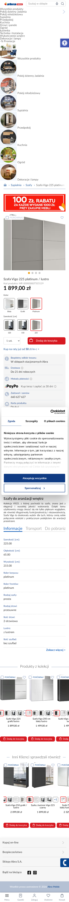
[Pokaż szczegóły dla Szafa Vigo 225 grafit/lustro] (13, 688)
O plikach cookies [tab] (54, 421)
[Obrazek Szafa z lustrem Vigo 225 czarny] (43, 775)
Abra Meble (53, 887)
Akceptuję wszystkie (35, 478)
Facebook (29, 873)
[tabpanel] (35, 242)
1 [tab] (29, 273)
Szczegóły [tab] (31, 421)
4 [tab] (40, 273)
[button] (64, 43)
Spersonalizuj (33, 488)
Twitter (35, 873)
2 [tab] (32, 273)
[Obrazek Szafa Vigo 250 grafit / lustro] (16, 775)
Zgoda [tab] (11, 421)
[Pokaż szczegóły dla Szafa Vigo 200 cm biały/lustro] (41, 688)
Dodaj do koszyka (46, 340)
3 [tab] (36, 273)
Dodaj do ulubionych (62, 217)
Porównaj (16, 217)
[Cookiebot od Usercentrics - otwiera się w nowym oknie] (50, 412)
